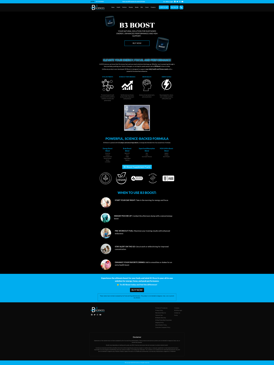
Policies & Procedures (161, 308)
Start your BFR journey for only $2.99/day (133, 1)
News (112, 7)
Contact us (177, 313)
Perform (124, 7)
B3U (142, 7)
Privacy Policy (159, 310)
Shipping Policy (159, 322)
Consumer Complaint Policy (162, 327)
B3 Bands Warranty (160, 317)
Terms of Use (159, 315)
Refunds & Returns (160, 313)
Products (153, 7)
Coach (147, 7)
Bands (136, 7)
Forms (176, 315)
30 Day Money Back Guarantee (163, 320)
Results (131, 7)
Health (118, 7)
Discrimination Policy (161, 325)
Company (176, 308)
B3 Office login (178, 310)
